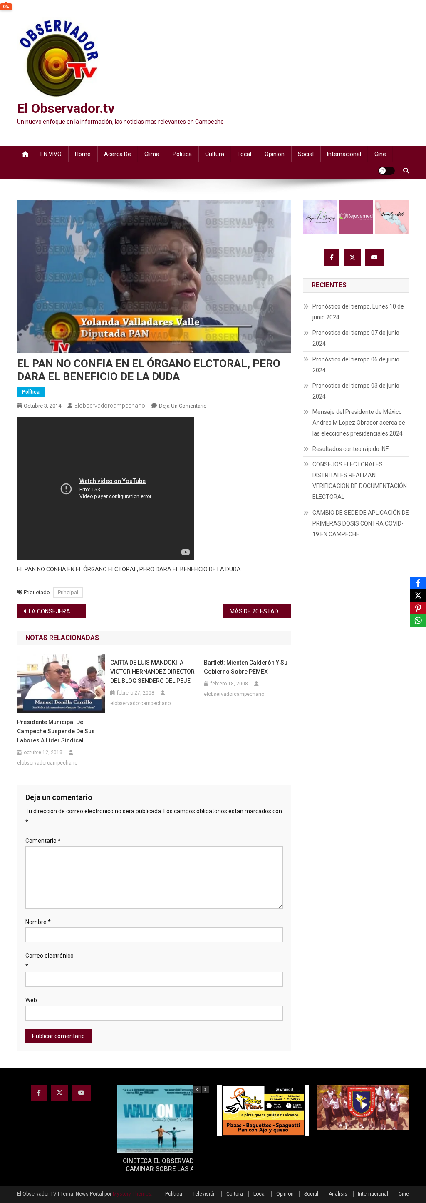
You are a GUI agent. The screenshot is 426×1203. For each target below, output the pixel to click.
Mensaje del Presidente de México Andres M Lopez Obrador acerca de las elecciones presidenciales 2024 (358, 422)
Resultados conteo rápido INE (350, 449)
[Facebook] (418, 583)
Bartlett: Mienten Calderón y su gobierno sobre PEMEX (245, 667)
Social (306, 154)
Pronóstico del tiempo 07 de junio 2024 (355, 338)
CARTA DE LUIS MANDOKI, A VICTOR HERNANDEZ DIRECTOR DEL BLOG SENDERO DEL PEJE (152, 671)
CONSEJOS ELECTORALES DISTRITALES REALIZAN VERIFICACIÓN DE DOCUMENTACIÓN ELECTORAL (359, 480)
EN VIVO (51, 154)
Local (244, 154)
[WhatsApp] (418, 620)
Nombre (38, 922)
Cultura (214, 154)
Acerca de (117, 154)
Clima (151, 154)
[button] (205, 1089)
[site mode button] (386, 171)
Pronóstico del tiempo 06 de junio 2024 (355, 365)
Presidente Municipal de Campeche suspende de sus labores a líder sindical (56, 731)
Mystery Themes (132, 1194)
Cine (380, 154)
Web (31, 1000)
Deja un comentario (183, 406)
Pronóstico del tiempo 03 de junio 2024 (355, 391)
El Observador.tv (65, 108)
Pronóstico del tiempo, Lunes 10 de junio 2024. (358, 312)
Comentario (43, 840)
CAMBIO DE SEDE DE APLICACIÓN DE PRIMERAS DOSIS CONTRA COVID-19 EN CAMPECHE (360, 523)
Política (182, 154)
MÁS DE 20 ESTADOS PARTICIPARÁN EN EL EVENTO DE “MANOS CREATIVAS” (261, 611)
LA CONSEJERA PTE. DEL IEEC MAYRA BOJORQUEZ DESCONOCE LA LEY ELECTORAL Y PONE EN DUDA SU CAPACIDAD (57, 611)
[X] (418, 595)
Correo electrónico (49, 960)
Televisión (204, 1194)
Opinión (275, 154)
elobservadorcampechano (109, 405)
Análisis (338, 1194)
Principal (68, 592)
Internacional (344, 154)
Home (83, 154)
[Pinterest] (418, 608)
